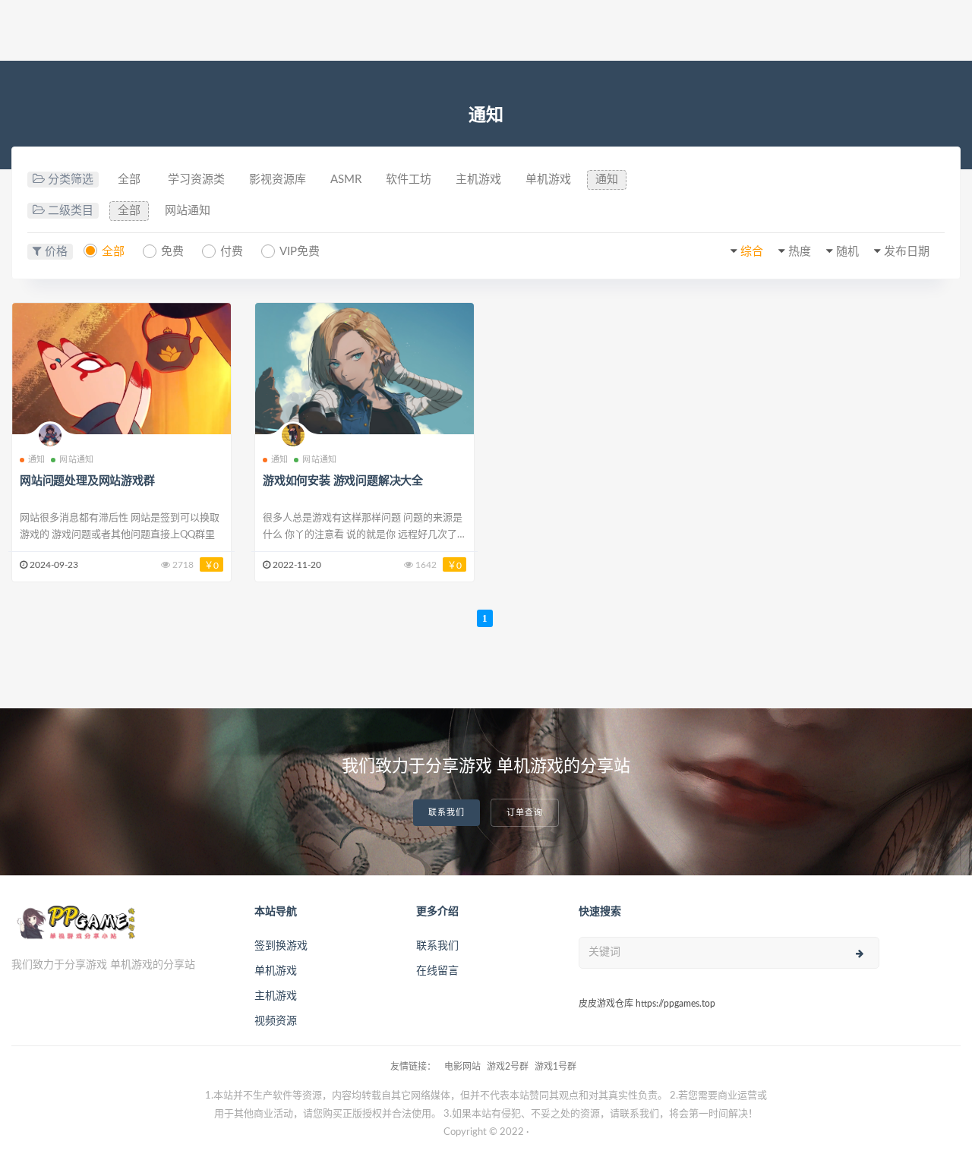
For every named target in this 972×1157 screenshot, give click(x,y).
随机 (847, 251)
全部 (129, 179)
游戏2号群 (508, 1066)
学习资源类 (196, 179)
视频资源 (275, 1021)
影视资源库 (277, 179)
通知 (606, 179)
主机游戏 (478, 179)
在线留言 (437, 971)
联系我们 (446, 813)
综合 (751, 251)
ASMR (345, 179)
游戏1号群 (555, 1066)
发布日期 (906, 251)
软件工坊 (408, 179)
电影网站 (462, 1066)
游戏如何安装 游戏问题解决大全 (343, 481)
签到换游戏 (281, 946)
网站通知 (187, 210)
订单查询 (525, 813)
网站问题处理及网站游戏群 (87, 481)
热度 (799, 251)
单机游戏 (548, 179)
